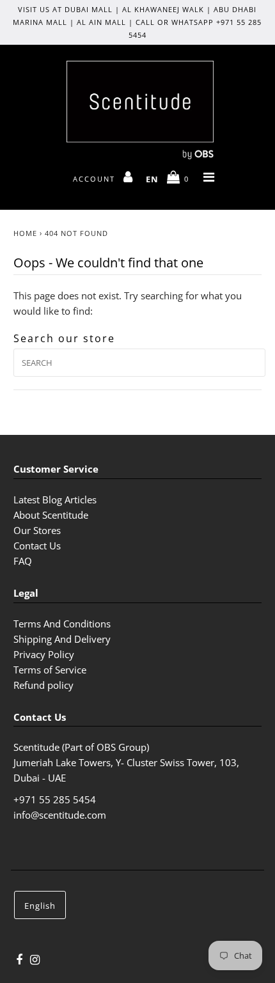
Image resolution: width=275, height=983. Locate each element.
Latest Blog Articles (55, 499)
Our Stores (37, 530)
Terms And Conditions (62, 623)
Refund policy (43, 685)
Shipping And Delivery (62, 639)
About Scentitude (50, 514)
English (40, 905)
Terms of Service (49, 669)
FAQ (22, 560)
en (152, 179)
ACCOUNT (95, 179)
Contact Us (37, 545)
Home (25, 233)
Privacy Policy (43, 654)
